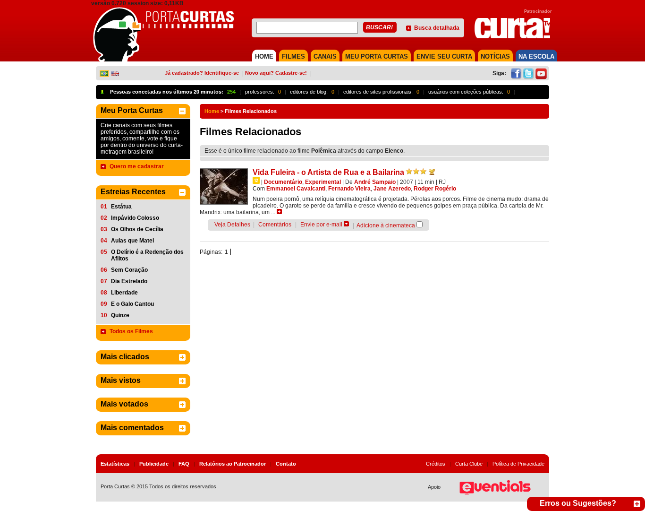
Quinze (120, 315)
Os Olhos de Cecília (137, 229)
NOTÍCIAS (495, 56)
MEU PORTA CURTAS (376, 56)
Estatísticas (115, 464)
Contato (286, 464)
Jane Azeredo (392, 188)
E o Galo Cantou (132, 304)
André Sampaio (375, 182)
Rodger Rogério (435, 188)
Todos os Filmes (131, 331)
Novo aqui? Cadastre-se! (276, 73)
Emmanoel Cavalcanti (295, 188)
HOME (264, 56)
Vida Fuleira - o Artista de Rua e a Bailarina (328, 172)
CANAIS (325, 56)
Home (211, 111)
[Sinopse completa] (279, 211)
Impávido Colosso (135, 218)
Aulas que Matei (132, 240)
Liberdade (124, 292)
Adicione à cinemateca (385, 225)
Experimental (323, 182)
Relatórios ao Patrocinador (232, 464)
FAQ (183, 464)
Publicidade (154, 464)
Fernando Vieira (349, 188)
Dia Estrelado (129, 281)
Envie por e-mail (321, 224)
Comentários (274, 224)
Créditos (435, 464)
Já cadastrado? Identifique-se (202, 73)
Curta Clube (469, 464)
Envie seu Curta (444, 56)
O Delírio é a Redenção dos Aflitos (147, 255)
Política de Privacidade (518, 464)
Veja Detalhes (232, 224)
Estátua (121, 206)
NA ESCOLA (536, 56)
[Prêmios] (431, 171)
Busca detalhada (436, 28)
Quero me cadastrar (137, 166)
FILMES (293, 56)
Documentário (283, 182)
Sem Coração (129, 270)
